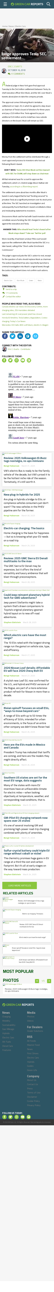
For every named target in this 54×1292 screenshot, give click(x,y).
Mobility (6, 1021)
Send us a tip (11, 289)
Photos (30, 1016)
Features (6, 1050)
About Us (31, 1080)
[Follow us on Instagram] (16, 360)
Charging (6, 1016)
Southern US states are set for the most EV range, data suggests (25, 779)
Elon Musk (20, 280)
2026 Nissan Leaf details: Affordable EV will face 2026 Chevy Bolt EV (27, 669)
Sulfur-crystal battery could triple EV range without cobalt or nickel (27, 852)
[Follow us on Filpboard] (29, 360)
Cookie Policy (33, 1101)
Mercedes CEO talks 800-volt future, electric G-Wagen (25, 325)
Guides (30, 1066)
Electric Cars (20, 26)
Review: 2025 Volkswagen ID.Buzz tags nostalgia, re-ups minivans (25, 459)
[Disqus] (27, 408)
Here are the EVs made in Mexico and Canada (24, 746)
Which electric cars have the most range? (25, 636)
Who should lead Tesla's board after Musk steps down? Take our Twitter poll (29, 231)
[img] (5, 336)
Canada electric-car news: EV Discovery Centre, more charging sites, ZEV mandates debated (25, 308)
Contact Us (32, 1084)
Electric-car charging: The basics (24, 528)
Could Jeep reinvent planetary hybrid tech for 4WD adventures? (27, 596)
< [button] (37, 981)
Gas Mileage (8, 1029)
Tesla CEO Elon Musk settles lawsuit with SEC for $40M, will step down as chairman (27, 171)
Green (31, 280)
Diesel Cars (7, 1046)
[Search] (48, 4)
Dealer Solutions (35, 1031)
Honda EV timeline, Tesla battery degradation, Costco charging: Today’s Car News (24, 319)
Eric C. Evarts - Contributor (19, 349)
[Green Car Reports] (27, 4)
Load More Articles (19, 885)
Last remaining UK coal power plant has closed (22, 314)
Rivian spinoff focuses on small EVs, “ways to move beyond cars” (26, 709)
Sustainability (8, 1025)
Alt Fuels (6, 1041)
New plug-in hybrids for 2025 (22, 494)
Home (4, 26)
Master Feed (33, 1045)
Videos (30, 1021)
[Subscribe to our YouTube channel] (23, 360)
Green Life (32, 1070)
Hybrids (6, 1033)
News (11, 26)
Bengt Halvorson (11, 466)
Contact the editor (13, 296)
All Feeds (31, 1041)
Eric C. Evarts (15, 65)
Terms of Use (33, 1092)
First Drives (32, 1053)
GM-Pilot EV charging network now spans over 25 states (26, 819)
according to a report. (24, 186)
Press (30, 1088)
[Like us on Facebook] (4, 360)
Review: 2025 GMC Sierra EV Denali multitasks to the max (26, 560)
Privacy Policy (33, 1105)
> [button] (49, 981)
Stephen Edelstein (12, 622)
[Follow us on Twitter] (10, 360)
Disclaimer (32, 1097)
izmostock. (47, 1122)
